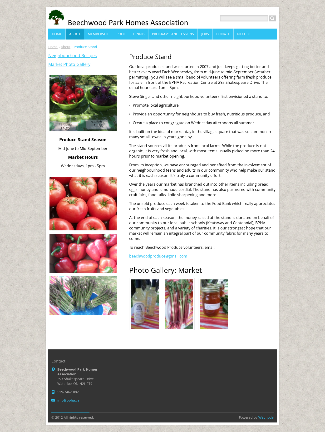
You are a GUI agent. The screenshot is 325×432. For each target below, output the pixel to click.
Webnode (266, 417)
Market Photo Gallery (69, 64)
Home (53, 47)
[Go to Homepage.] (122, 24)
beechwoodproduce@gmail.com (158, 256)
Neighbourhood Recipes (72, 55)
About (65, 47)
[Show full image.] (144, 304)
